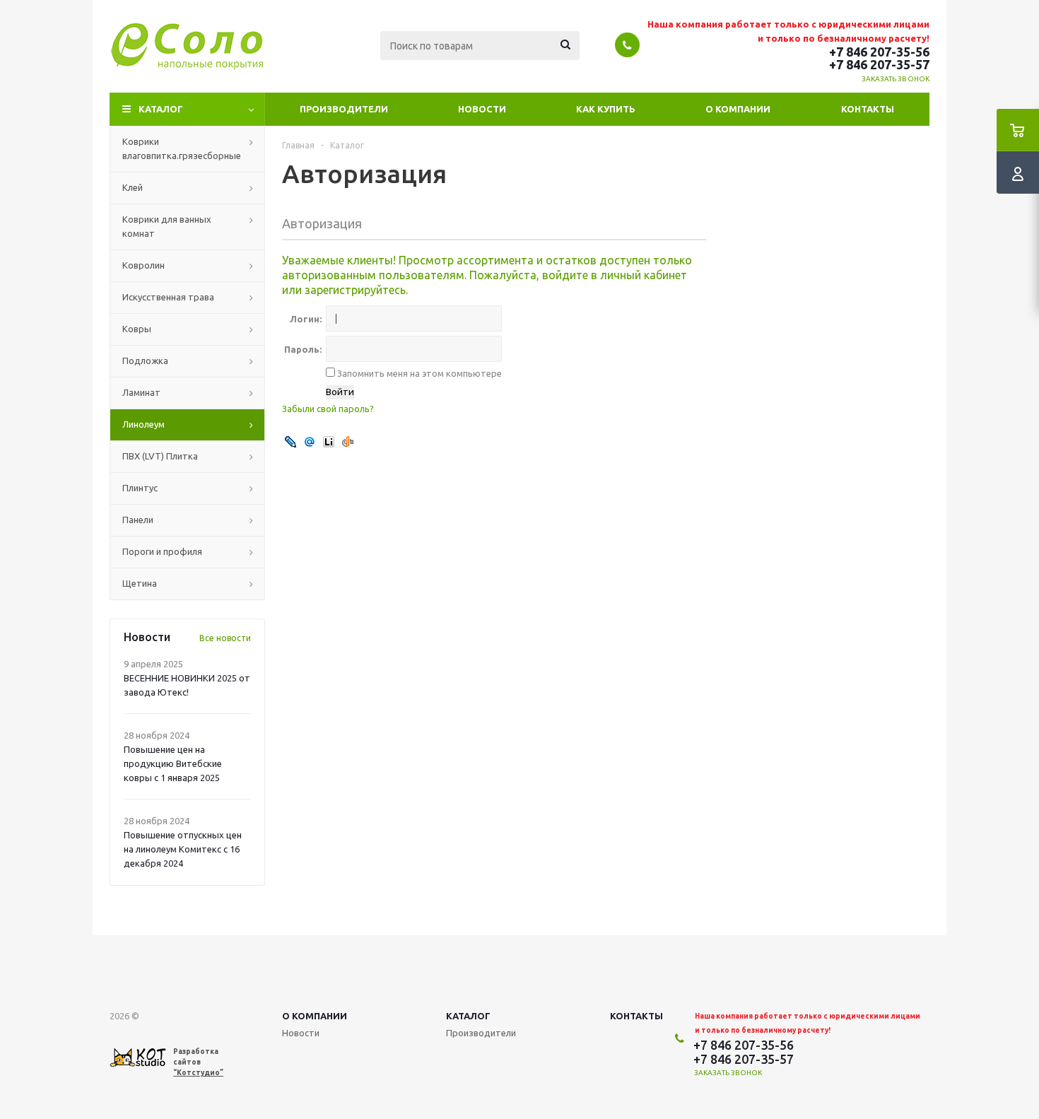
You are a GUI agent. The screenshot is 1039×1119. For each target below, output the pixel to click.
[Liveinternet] (328, 441)
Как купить (605, 109)
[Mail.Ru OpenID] (309, 441)
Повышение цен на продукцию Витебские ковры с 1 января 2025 (173, 763)
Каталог (161, 109)
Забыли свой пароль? (328, 409)
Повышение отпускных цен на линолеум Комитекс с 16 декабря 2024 (183, 849)
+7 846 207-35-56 (879, 51)
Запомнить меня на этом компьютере (418, 373)
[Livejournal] (290, 441)
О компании (737, 109)
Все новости (225, 638)
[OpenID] (348, 441)
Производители (344, 109)
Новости (482, 109)
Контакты (867, 109)
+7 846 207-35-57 (879, 64)
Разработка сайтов (198, 1062)
